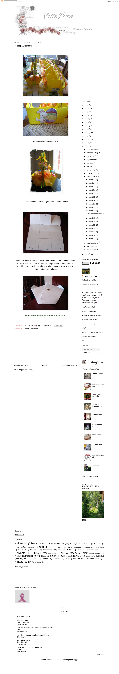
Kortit (60, 550)
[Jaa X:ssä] (59, 326)
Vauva (80, 558)
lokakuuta (91, 156)
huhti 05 (92, 232)
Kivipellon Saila (23, 640)
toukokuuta (91, 173)
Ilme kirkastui (22, 642)
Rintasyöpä (45, 556)
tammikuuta (91, 250)
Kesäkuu (95, 465)
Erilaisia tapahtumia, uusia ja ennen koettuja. (36, 628)
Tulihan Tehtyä (23, 620)
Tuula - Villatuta (90, 277)
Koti (69, 550)
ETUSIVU (67, 612)
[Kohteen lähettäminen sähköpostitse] (55, 326)
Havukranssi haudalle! (97, 395)
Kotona (19, 650)
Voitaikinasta (36, 562)
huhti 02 (92, 239)
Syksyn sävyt (97, 414)
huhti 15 (92, 211)
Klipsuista (33, 550)
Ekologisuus (86, 544)
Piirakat (18, 556)
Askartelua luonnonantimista (50, 543)
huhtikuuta (91, 177)
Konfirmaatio (48, 550)
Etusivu (45, 365)
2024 (87, 112)
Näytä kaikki (100, 654)
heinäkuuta (91, 166)
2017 (87, 126)
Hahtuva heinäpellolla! (97, 405)
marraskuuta (92, 153)
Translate (99, 352)
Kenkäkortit (22, 550)
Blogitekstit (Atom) (26, 370)
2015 (87, 132)
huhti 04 (92, 235)
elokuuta (90, 163)
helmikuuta (91, 246)
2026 (87, 105)
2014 (87, 136)
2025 (87, 108)
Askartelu (26, 329)
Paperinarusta (94, 553)
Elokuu (19, 630)
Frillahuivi (97, 544)
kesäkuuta (91, 170)
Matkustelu (52, 553)
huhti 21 (92, 190)
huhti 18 (92, 200)
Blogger (75, 660)
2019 (87, 119)
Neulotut (65, 553)
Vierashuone (97, 445)
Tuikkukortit (89, 556)
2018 (87, 122)
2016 (87, 129)
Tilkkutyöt (79, 556)
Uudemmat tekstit (21, 365)
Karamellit (100, 547)
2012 (87, 143)
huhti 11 (92, 222)
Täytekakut (25, 558)
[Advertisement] (45, 348)
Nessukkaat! (97, 435)
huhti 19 (92, 197)
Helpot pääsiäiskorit (23, 46)
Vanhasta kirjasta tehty (62, 559)
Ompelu (78, 553)
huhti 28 (92, 183)
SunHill (55, 556)
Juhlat (54, 547)
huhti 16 (92, 207)
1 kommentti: (46, 326)
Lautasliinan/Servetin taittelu (88, 550)
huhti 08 (92, 225)
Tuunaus (100, 556)
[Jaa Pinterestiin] (62, 326)
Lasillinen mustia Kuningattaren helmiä (33, 635)
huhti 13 (92, 218)
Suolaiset (68, 556)
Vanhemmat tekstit (69, 365)
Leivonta (20, 552)
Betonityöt (73, 544)
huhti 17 (92, 204)
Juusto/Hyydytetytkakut (70, 547)
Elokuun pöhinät (23, 622)
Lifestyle (38, 553)
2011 (87, 146)
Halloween (30, 547)
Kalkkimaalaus (89, 547)
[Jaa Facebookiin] (61, 326)
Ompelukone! (97, 374)
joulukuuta (91, 149)
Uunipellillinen (42, 559)
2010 (87, 254)
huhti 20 (92, 193)
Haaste (18, 547)
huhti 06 (92, 228)
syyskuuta (91, 160)
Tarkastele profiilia (89, 280)
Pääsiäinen (34, 329)
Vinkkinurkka (95, 559)
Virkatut (19, 561)
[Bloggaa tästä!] (57, 326)
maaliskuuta (92, 243)
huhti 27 (92, 187)
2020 (87, 115)
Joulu (40, 546)
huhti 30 (92, 180)
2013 (87, 139)
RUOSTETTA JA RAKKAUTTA (29, 648)
